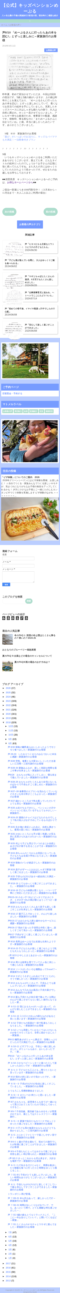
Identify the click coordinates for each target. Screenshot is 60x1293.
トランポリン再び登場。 (20, 1194)
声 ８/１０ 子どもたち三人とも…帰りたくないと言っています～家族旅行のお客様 (32, 1071)
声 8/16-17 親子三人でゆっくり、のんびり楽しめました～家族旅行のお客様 (32, 915)
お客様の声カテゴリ (30, 224)
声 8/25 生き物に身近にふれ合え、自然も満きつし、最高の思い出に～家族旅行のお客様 (32, 828)
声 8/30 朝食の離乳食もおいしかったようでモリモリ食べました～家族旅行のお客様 (32, 748)
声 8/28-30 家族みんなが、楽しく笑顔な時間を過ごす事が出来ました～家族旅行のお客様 (32, 769)
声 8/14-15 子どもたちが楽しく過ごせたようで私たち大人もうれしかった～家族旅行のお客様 (32, 949)
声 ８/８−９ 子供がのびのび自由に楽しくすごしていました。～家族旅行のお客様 (32, 1085)
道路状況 (49, 411)
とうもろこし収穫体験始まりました (26, 1090)
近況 (41, 411)
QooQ (34, 1292)
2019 (8, 718)
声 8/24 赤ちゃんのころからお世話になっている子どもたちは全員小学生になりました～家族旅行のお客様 (32, 856)
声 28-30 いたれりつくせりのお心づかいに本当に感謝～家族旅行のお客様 (32, 755)
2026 (8, 688)
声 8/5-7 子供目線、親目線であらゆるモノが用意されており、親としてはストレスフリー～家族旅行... (32, 1114)
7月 (10, 1232)
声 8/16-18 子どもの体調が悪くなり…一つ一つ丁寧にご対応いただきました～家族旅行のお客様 (32, 891)
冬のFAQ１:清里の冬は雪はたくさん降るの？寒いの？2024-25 (34, 636)
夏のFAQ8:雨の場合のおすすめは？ (32, 662)
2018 (8, 722)
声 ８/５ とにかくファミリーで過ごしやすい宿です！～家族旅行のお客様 (32, 1136)
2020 (8, 714)
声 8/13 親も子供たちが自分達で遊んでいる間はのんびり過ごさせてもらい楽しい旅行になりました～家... (32, 999)
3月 (10, 1249)
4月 (10, 1245)
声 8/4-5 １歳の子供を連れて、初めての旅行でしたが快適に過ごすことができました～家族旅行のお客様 (32, 1144)
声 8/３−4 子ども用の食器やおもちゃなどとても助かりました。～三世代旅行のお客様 (32, 1129)
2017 (8, 1263)
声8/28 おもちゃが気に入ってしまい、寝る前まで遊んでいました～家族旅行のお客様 (32, 776)
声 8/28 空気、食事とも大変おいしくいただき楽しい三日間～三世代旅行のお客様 (32, 762)
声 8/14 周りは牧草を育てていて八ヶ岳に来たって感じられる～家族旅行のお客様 (32, 963)
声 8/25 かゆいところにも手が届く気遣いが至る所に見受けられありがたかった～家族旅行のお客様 (32, 836)
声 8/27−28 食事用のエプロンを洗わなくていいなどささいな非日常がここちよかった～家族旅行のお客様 (32, 794)
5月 (10, 1241)
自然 (26, 411)
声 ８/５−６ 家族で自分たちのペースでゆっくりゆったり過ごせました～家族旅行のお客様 (32, 1122)
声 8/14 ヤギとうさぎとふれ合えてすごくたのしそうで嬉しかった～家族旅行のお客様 (32, 977)
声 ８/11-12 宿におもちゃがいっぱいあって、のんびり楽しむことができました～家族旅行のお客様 (32, 1009)
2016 (8, 1267)
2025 (8, 692)
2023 (8, 701)
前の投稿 (50, 211)
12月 (11, 726)
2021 (8, 709)
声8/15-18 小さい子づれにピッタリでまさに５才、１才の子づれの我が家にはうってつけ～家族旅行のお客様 (32, 900)
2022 (8, 705)
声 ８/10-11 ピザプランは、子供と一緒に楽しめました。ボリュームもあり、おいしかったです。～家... (31, 1049)
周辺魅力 (18, 411)
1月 (10, 1258)
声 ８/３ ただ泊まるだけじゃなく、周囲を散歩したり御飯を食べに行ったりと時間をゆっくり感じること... (32, 1168)
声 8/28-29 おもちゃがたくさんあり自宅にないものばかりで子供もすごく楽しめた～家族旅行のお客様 (32, 784)
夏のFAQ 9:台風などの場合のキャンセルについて (27, 656)
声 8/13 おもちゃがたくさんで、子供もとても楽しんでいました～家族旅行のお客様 (32, 984)
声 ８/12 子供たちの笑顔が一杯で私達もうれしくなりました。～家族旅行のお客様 (32, 1024)
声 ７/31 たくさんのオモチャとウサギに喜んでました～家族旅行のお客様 (32, 1225)
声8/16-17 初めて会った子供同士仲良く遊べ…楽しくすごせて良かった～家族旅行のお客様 (32, 928)
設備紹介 (33, 411)
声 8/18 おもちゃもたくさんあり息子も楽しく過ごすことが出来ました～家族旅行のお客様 (32, 908)
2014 (8, 1276)
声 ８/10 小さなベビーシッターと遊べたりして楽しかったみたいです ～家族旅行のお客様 (32, 1064)
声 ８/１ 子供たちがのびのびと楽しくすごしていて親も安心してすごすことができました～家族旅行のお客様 (32, 1187)
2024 (8, 696)
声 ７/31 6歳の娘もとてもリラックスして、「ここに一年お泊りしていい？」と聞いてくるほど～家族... (32, 1217)
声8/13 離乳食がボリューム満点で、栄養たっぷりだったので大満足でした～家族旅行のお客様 (32, 1040)
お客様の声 (51, 50)
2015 (8, 1272)
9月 (10, 739)
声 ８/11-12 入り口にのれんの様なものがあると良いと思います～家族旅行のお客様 (31, 1017)
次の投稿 (9, 211)
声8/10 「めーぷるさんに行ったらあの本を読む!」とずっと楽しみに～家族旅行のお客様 (30, 1057)
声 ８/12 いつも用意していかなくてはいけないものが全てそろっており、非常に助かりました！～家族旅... (32, 1032)
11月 (11, 730)
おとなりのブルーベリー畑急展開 (19, 649)
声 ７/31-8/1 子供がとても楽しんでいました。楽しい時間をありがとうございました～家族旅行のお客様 (32, 1177)
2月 (10, 1254)
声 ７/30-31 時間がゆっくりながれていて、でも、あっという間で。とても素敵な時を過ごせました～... (32, 1208)
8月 (10, 743)
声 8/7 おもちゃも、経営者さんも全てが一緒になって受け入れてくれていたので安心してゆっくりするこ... (32, 1104)
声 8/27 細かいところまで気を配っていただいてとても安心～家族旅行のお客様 (32, 802)
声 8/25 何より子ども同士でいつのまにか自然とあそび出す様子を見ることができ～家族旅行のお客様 (32, 846)
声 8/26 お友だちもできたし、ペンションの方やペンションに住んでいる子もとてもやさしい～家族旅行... (32, 810)
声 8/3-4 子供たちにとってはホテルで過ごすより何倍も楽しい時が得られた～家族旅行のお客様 (32, 1152)
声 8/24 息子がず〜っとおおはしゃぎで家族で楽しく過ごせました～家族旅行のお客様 (32, 870)
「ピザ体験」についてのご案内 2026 (20, 477)
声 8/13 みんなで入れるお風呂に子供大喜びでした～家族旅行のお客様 (32, 991)
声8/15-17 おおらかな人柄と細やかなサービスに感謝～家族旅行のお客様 (32, 922)
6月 (10, 1236)
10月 (11, 734)
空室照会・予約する (12, 393)
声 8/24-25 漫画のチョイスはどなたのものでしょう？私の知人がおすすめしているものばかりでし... (32, 820)
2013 (8, 1280)
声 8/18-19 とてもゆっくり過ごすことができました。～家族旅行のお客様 (32, 884)
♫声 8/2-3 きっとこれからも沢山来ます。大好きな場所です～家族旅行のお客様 (32, 1159)
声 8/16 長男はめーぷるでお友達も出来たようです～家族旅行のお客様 (32, 942)
